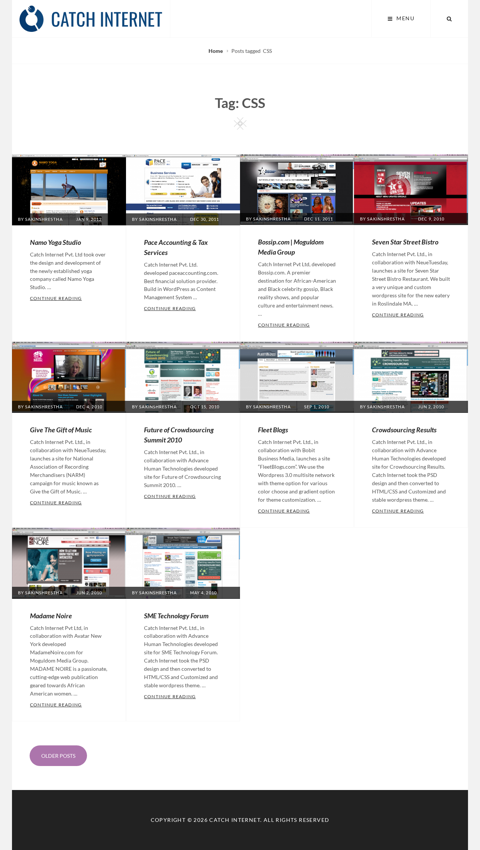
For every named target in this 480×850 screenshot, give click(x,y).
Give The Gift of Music (61, 430)
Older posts (58, 756)
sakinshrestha (43, 219)
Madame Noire (51, 616)
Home (216, 51)
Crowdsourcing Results (404, 430)
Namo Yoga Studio (55, 242)
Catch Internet (106, 18)
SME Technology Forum (176, 616)
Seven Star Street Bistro (405, 242)
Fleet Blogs (273, 430)
